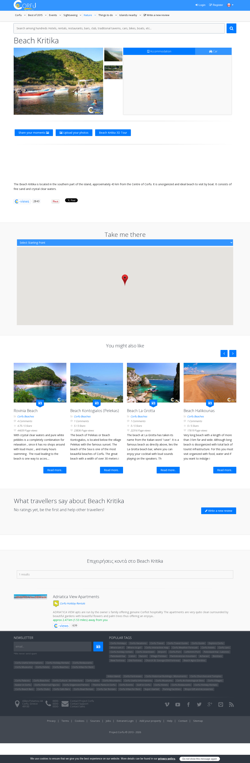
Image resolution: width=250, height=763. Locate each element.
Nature (90, 15)
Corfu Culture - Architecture (67, 680)
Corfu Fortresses (132, 676)
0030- (56, 701)
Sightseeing (72, 15)
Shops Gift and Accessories (199, 689)
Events (55, 15)
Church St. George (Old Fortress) (162, 660)
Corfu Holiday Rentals (72, 603)
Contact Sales (77, 706)
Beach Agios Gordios (194, 660)
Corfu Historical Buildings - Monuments (166, 676)
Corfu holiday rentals (121, 651)
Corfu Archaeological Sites (190, 680)
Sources (95, 721)
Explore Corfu (216, 643)
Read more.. (54, 470)
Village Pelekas (158, 656)
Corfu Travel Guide (178, 643)
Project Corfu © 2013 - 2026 (125, 732)
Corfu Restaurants (82, 662)
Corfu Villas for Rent (82, 667)
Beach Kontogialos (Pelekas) (94, 410)
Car (214, 51)
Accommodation (160, 51)
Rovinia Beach (26, 410)
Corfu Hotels (42, 667)
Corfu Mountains (111, 680)
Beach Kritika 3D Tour (113, 132)
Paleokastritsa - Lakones (216, 651)
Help (169, 721)
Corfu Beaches (25, 416)
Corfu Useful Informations (28, 662)
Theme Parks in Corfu (104, 684)
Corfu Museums (23, 667)
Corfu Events (126, 684)
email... (20, 646)
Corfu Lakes (93, 680)
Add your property (150, 721)
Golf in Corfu (143, 684)
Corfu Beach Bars (24, 689)
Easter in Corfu (23, 684)
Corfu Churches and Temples (205, 676)
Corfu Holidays (118, 643)
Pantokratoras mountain (183, 656)
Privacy (51, 721)
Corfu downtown (145, 651)
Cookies (79, 721)
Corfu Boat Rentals (83, 689)
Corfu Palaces (22, 680)
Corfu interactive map (156, 647)
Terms (65, 721)
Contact (182, 721)
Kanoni (143, 656)
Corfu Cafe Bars (62, 689)
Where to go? (134, 647)
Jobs (108, 721)
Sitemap (198, 721)
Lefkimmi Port (192, 651)
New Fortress (117, 660)
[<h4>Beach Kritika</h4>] (58, 81)
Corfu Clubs (43, 689)
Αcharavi (204, 656)
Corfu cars (224, 647)
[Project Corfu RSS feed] (231, 704)
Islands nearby (130, 15)
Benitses (217, 656)
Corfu (21, 15)
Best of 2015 (38, 15)
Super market (152, 689)
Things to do (108, 15)
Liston (132, 656)
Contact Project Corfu (82, 701)
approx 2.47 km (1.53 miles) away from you (80, 620)
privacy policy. (167, 758)
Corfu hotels (208, 647)
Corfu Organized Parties (75, 684)
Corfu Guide (198, 643)
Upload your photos (75, 132)
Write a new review (156, 15)
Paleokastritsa (118, 656)
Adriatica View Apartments (76, 596)
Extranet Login (125, 721)
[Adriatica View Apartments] (30, 596)
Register (217, 4)
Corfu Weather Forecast (184, 647)
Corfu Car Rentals (106, 689)
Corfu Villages (215, 680)
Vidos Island (114, 676)
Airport (162, 651)
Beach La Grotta (141, 410)
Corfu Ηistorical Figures (47, 684)
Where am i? (117, 647)
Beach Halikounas (199, 410)
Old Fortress (135, 660)
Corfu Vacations (138, 643)
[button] (124, 280)
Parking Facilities (171, 689)
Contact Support (79, 703)
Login (201, 4)
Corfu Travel (156, 643)
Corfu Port (175, 651)
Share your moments (32, 132)
